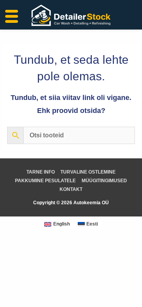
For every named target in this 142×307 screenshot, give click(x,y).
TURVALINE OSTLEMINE (88, 172)
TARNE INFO (40, 172)
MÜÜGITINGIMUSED (104, 180)
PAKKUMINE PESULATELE (45, 180)
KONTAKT (71, 189)
